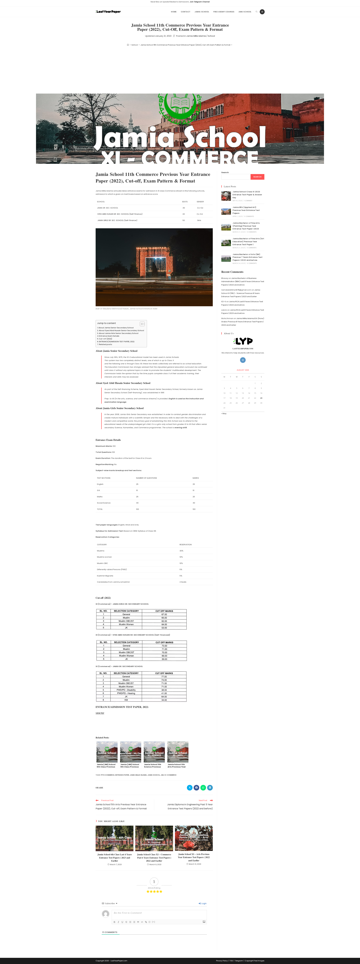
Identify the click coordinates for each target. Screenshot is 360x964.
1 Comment (248, 201)
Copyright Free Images (254, 961)
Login (204, 903)
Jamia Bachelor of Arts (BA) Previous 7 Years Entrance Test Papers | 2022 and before (247, 257)
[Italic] (118, 922)
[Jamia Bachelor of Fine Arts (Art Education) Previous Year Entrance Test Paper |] (226, 243)
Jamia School (154, 775)
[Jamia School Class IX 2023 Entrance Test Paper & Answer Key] (226, 196)
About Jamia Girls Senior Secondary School (118, 333)
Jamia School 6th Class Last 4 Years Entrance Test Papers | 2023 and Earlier (114, 857)
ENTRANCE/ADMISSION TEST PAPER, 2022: (117, 341)
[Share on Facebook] (196, 788)
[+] (153, 922)
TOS (231, 961)
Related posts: (105, 344)
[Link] (146, 922)
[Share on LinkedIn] (210, 788)
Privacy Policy (222, 961)
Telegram (239, 961)
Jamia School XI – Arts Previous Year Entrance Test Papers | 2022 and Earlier (194, 857)
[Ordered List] (130, 922)
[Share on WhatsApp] (203, 788)
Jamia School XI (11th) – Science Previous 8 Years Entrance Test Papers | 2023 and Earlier (240, 293)
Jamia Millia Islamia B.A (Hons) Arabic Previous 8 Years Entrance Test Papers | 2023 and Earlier (242, 321)
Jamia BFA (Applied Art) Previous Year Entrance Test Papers (246, 210)
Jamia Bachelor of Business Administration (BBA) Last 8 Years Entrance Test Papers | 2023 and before (242, 281)
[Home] (128, 45)
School (211, 35)
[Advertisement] (180, 70)
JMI (162, 775)
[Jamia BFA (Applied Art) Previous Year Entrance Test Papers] (226, 211)
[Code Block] (142, 922)
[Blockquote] (138, 922)
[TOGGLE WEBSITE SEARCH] (256, 12)
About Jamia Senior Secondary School (116, 327)
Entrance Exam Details (109, 336)
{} (150, 922)
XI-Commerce (170, 775)
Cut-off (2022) (105, 339)
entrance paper (122, 775)
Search (225, 172)
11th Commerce (107, 775)
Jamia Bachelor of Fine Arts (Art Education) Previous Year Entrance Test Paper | (248, 241)
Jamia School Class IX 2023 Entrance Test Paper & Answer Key (247, 194)
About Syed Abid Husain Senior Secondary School (121, 330)
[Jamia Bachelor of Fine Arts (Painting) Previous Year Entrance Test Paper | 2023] (226, 227)
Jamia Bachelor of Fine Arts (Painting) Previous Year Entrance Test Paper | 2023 (246, 226)
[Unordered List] (134, 922)
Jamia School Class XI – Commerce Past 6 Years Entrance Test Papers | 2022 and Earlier (154, 857)
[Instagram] (262, 11)
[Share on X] (190, 788)
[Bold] (114, 922)
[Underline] (122, 922)
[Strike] (126, 922)
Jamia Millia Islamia (196, 35)
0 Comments (249, 216)
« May (223, 413)
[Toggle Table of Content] (141, 324)
